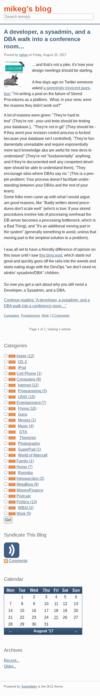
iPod (22, 368)
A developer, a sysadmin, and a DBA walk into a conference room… (47, 39)
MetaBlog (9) (28, 484)
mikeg (23, 55)
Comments (18, 561)
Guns (22, 414)
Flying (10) (27, 408)
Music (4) (26, 426)
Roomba (25, 473)
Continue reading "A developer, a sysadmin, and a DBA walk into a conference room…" (47, 303)
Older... (10, 666)
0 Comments (61, 315)
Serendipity (29, 686)
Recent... (11, 660)
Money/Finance (30, 490)
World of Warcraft (32, 455)
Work (45, 315)
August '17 (43, 631)
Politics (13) (27, 502)
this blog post (50, 255)
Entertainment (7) (31, 403)
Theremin (27, 438)
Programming (30, 315)
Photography (29, 443)
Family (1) (25, 461)
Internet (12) (28, 385)
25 (56, 617)
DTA (23, 432)
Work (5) (24, 513)
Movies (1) (27, 420)
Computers (11, 315)
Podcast (24, 496)
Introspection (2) (30, 478)
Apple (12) (25, 356)
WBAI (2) (25, 508)
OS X (22, 362)
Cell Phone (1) (29, 373)
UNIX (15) (26, 397)
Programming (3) (32, 391)
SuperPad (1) (29, 449)
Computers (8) (29, 379)
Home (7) (25, 467)
